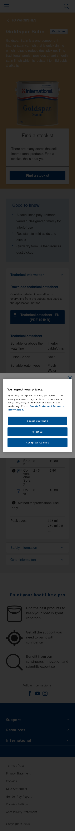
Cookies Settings (37, 420)
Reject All (38, 431)
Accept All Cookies (37, 442)
